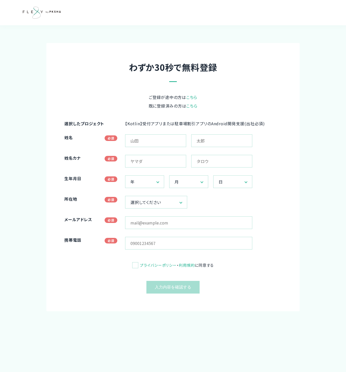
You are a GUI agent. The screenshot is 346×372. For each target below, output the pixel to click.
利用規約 (187, 265)
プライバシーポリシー (158, 265)
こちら (191, 97)
